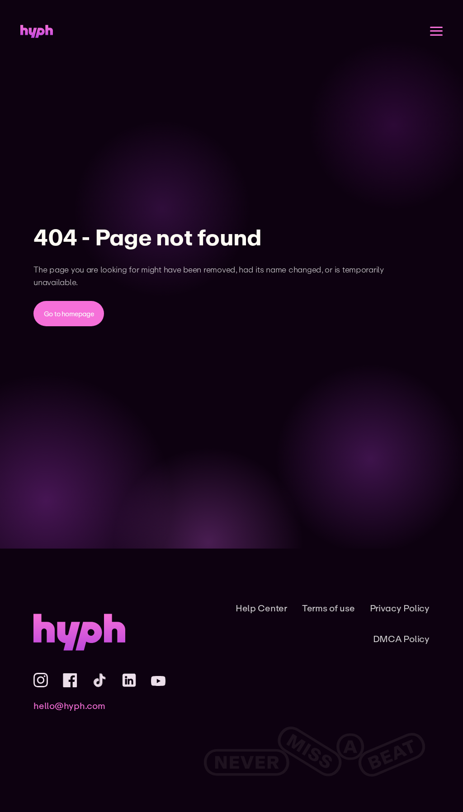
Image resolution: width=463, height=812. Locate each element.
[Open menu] (436, 31)
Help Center (261, 608)
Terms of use (328, 608)
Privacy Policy (400, 608)
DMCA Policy (401, 638)
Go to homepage (69, 314)
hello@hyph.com (69, 705)
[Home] (36, 31)
